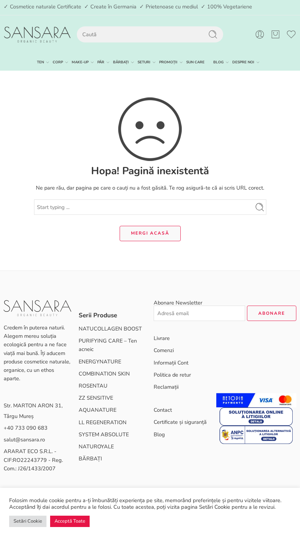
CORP (58, 62)
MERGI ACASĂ (150, 233)
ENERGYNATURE (100, 361)
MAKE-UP (80, 62)
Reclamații (166, 387)
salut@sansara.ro (24, 439)
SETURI (144, 62)
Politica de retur (172, 374)
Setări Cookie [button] (28, 521)
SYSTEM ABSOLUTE (104, 434)
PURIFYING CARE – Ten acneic (108, 345)
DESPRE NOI (243, 62)
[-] (37, 34)
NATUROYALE (96, 446)
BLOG (218, 62)
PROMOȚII (168, 62)
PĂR (100, 62)
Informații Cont (171, 362)
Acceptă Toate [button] (70, 521)
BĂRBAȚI (121, 62)
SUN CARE (195, 62)
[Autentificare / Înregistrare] (260, 34)
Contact (163, 410)
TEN (40, 62)
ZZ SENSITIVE (96, 397)
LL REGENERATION (103, 422)
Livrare (162, 338)
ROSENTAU (93, 385)
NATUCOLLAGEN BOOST (110, 328)
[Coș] (275, 34)
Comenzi (164, 350)
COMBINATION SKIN (104, 373)
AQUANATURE (97, 410)
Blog (159, 434)
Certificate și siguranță (180, 422)
